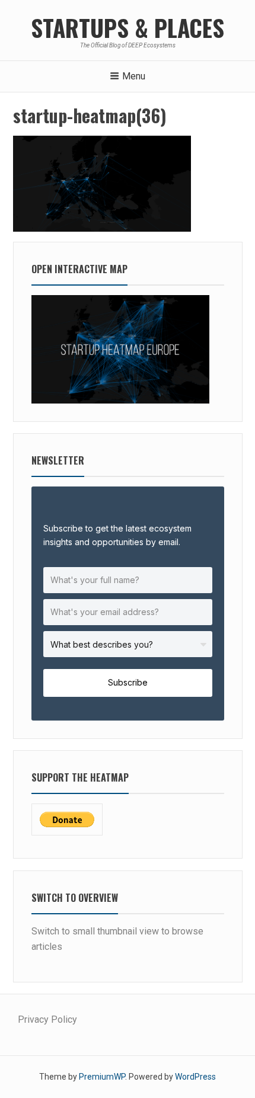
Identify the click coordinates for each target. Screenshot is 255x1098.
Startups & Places (127, 27)
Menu (133, 76)
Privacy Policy (47, 1019)
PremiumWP (102, 1076)
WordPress (195, 1076)
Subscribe (128, 682)
